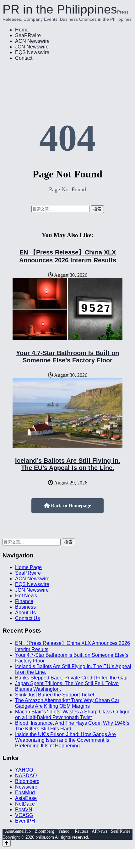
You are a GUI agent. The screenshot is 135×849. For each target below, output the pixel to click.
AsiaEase (26, 798)
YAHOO (24, 770)
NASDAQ (26, 775)
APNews (99, 831)
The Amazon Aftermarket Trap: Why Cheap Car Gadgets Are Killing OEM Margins (67, 703)
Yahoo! (64, 831)
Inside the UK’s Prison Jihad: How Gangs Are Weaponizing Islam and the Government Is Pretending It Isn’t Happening (65, 740)
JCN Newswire (32, 46)
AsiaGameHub (18, 831)
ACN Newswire (32, 41)
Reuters (81, 831)
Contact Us (27, 618)
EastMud (25, 792)
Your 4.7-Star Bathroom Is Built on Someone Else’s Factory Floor (67, 356)
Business (25, 607)
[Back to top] (7, 843)
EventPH (25, 821)
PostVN (23, 809)
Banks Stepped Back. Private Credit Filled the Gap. (72, 677)
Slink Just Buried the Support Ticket (54, 694)
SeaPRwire (28, 35)
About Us (25, 612)
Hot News (26, 595)
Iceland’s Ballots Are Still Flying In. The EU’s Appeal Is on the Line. (67, 464)
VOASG (24, 815)
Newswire (26, 787)
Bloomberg (27, 781)
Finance (24, 601)
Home (22, 29)
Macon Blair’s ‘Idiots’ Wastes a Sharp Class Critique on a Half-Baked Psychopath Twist (73, 714)
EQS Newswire (32, 52)
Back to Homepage (70, 505)
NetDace (25, 804)
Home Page (28, 567)
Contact (23, 58)
